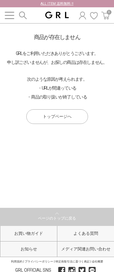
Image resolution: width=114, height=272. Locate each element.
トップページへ (57, 116)
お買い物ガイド (28, 233)
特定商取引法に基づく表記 (72, 261)
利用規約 (16, 261)
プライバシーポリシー (39, 261)
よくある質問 (85, 233)
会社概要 (97, 261)
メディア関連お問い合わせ (86, 249)
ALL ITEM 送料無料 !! (57, 4)
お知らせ (29, 249)
